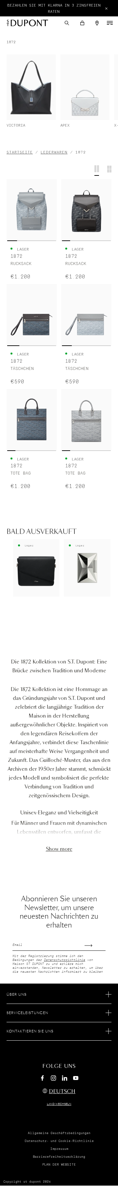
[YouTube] (75, 1078)
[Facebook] (42, 1079)
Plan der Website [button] (59, 1165)
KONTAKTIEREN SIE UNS (30, 1031)
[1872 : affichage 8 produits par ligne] (109, 170)
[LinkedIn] (64, 1079)
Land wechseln (59, 1104)
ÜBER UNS (17, 994)
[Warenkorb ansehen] (82, 23)
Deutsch (62, 1091)
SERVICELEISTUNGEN (27, 1013)
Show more (59, 849)
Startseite (20, 152)
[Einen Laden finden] (97, 23)
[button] (67, 23)
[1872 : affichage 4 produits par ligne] (96, 170)
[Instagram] (53, 1079)
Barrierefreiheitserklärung (59, 1157)
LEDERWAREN (54, 152)
